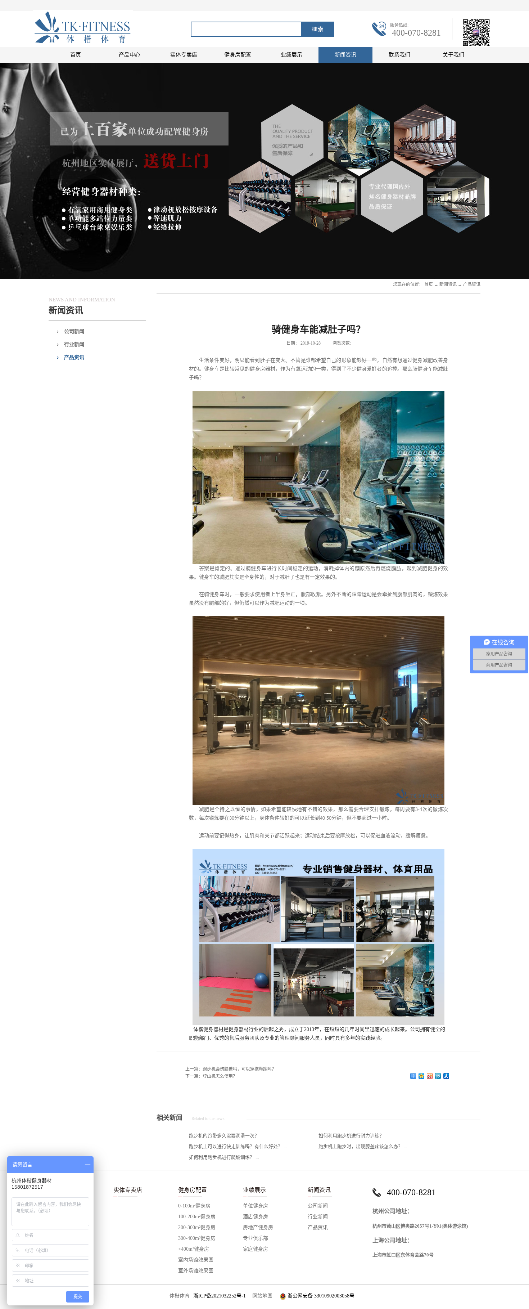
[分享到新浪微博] (430, 1076)
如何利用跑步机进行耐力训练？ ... (353, 1135)
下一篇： (211, 1076)
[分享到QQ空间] (422, 1076)
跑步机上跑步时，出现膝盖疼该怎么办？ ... (362, 1146)
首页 (75, 55)
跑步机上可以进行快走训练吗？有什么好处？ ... (238, 1146)
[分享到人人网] (446, 1076)
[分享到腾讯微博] (438, 1076)
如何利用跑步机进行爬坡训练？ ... (224, 1157)
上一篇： (230, 1069)
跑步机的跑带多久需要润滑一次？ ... (226, 1135)
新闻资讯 (448, 284)
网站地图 (260, 1296)
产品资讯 (471, 284)
